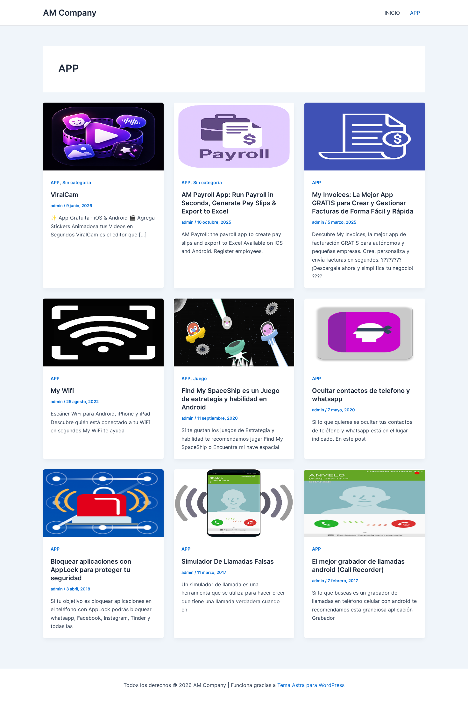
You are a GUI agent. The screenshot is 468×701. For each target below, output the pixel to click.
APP (415, 13)
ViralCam (64, 195)
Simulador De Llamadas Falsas (227, 561)
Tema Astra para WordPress (310, 685)
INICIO (392, 13)
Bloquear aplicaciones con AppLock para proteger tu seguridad (91, 570)
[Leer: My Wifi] (103, 332)
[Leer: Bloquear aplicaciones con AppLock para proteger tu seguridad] (103, 502)
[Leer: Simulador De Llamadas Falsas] (234, 502)
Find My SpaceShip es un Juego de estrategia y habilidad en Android (230, 399)
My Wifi (62, 390)
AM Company (69, 13)
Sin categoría (76, 182)
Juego (200, 378)
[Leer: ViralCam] (103, 136)
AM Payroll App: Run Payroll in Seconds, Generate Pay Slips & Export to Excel (228, 203)
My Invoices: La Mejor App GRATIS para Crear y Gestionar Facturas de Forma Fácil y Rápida (362, 203)
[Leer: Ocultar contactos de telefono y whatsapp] (364, 332)
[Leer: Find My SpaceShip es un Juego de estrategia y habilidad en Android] (234, 332)
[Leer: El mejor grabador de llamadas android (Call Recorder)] (364, 502)
